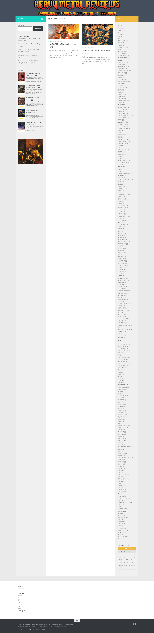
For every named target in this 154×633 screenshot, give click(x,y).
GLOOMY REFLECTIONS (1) (125, 195)
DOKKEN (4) (121, 137)
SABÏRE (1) (121, 393)
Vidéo (19, 613)
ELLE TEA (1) (121, 152)
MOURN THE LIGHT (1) (124, 310)
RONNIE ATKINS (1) (123, 387)
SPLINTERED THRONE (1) (125, 447)
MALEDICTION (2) (123, 278)
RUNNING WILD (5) (123, 389)
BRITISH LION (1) (122, 79)
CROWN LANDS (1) (123, 109)
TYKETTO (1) (121, 504)
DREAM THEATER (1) (124, 141)
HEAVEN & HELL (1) (123, 205)
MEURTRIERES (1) (123, 299)
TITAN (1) (120, 487)
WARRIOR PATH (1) (123, 530)
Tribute (20, 608)
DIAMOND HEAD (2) (123, 130)
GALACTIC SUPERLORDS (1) (125, 180)
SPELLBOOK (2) (122, 445)
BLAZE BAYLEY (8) (123, 62)
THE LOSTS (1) (122, 472)
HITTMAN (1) (121, 222)
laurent (20, 55)
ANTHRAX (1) (121, 45)
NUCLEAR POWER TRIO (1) (125, 329)
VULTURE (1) (121, 524)
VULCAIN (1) (121, 522)
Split (19, 606)
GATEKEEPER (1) (122, 188)
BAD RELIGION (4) (123, 51)
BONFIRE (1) (121, 77)
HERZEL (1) (121, 218)
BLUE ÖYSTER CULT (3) (124, 71)
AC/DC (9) (120, 32)
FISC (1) (120, 169)
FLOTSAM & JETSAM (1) (124, 173)
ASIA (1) (120, 49)
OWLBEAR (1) (121, 340)
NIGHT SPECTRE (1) (123, 319)
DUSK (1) (120, 148)
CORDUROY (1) (122, 105)
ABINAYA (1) (121, 28)
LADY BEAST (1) (122, 261)
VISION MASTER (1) (123, 517)
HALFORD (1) (121, 201)
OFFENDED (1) (122, 331)
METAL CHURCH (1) (123, 293)
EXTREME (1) (121, 158)
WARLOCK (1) (121, 526)
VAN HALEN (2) (122, 511)
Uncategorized (22, 611)
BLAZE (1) (120, 60)
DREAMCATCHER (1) (123, 143)
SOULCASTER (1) (122, 440)
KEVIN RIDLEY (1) (123, 248)
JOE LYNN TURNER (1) (124, 242)
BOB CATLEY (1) (122, 73)
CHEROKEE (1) (122, 96)
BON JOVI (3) (121, 75)
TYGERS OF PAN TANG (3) (125, 502)
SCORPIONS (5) (122, 410)
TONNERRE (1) (122, 490)
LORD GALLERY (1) (123, 269)
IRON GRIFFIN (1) (123, 233)
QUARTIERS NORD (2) (124, 363)
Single (20, 604)
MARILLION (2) (122, 284)
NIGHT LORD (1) (122, 316)
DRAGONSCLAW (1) (123, 139)
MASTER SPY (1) (122, 286)
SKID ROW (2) (121, 419)
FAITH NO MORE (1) (123, 163)
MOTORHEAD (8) (122, 308)
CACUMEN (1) (122, 86)
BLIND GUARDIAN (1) (124, 66)
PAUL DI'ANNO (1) (123, 348)
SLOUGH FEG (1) (122, 423)
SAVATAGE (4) (122, 406)
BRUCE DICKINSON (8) (124, 81)
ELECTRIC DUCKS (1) (123, 150)
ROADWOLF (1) (122, 383)
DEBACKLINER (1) (123, 122)
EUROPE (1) (121, 156)
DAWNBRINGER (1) (123, 118)
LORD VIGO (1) (122, 272)
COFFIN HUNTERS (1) (124, 101)
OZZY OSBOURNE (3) (124, 344)
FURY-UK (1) (121, 177)
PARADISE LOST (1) (123, 346)
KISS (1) (120, 254)
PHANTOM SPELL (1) (124, 351)
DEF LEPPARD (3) (123, 126)
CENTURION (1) (122, 90)
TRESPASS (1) (122, 496)
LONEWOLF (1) (122, 267)
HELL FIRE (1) (121, 210)
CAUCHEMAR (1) (122, 88)
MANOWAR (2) (122, 282)
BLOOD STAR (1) (122, 68)
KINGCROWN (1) (122, 252)
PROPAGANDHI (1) (123, 361)
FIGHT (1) (120, 165)
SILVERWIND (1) (122, 417)
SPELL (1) (120, 442)
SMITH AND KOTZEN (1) (124, 425)
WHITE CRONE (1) (123, 537)
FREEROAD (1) (122, 175)
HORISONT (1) (122, 227)
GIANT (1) (120, 192)
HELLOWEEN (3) (122, 212)
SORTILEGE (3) (122, 438)
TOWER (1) (121, 494)
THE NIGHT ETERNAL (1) (124, 475)
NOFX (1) (120, 327)
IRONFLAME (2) (122, 239)
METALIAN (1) (122, 295)
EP (19, 600)
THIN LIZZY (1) (122, 483)
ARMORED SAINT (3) (123, 47)
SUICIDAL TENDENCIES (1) (125, 457)
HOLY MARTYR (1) (123, 224)
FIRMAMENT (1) (122, 167)
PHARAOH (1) (122, 353)
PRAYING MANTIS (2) (124, 357)
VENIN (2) (120, 513)
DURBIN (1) (121, 145)
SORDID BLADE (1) (123, 436)
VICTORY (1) (121, 515)
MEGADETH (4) (122, 289)
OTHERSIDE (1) (122, 336)
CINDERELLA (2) (122, 98)
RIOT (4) (120, 376)
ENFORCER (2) (122, 154)
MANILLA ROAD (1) (123, 280)
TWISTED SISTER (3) (123, 500)
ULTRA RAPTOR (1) (123, 509)
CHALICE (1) (121, 92)
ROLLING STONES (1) (124, 385)
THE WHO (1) (121, 481)
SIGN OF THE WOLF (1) (124, 415)
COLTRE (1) (121, 103)
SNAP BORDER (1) (123, 428)
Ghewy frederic (22, 38)
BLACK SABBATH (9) (123, 58)
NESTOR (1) (121, 312)
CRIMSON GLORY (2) (123, 107)
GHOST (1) (121, 190)
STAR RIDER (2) (122, 449)
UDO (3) (120, 507)
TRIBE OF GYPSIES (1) (124, 498)
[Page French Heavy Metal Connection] (42, 19)
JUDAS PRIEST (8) (123, 244)
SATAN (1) (121, 402)
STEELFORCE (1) (122, 451)
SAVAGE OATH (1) (123, 404)
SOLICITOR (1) (122, 432)
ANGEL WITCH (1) (123, 41)
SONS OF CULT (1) (123, 434)
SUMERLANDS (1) (123, 460)
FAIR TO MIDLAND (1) (124, 160)
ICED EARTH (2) (122, 229)
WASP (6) (120, 534)
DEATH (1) (121, 120)
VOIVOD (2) (121, 519)
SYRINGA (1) (121, 464)
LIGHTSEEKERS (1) (123, 265)
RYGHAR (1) (121, 391)
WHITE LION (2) (122, 539)
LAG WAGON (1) (122, 263)
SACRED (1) (121, 398)
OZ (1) (119, 342)
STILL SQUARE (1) (123, 453)
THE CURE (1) (121, 470)
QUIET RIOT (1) (122, 368)
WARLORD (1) (122, 528)
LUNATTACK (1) (122, 274)
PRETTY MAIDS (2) (123, 359)
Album (50, 41)
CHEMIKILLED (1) (122, 94)
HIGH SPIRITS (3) (122, 220)
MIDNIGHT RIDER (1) (124, 304)
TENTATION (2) (122, 468)
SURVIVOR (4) (122, 462)
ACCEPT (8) (121, 34)
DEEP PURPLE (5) (123, 124)
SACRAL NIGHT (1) (123, 395)
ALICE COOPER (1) (123, 39)
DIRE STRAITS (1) (123, 135)
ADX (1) (120, 36)
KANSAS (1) (121, 246)
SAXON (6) (121, 408)
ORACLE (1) (121, 333)
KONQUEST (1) (122, 257)
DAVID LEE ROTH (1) (123, 113)
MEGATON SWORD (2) (124, 291)
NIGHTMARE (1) (122, 323)
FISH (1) (120, 171)
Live (19, 602)
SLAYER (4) (121, 421)
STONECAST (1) (122, 455)
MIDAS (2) (121, 301)
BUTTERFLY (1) (122, 83)
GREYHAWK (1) (122, 197)
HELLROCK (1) (122, 214)
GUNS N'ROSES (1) (123, 199)
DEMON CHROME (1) (124, 128)
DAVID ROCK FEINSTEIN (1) (125, 115)
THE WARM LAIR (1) (123, 479)
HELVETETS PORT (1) (124, 216)
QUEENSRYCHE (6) (123, 366)
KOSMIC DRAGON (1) (124, 259)
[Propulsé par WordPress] (30, 629)
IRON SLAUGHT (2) (123, 237)
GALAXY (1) (121, 182)
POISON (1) (121, 355)
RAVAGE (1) (121, 372)
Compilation (21, 598)
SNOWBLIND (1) (122, 430)
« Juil (121, 571)
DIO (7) (120, 133)
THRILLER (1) (121, 485)
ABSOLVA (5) (121, 30)
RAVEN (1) (121, 374)
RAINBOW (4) (121, 370)
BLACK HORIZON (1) (123, 56)
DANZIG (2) (121, 111)
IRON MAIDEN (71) (123, 235)
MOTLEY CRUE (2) (123, 306)
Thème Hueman (41, 629)
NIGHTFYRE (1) (122, 321)
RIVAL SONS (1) (122, 381)
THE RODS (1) (122, 477)
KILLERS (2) (121, 250)
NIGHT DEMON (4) (123, 314)
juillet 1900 (21, 589)
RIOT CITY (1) (121, 378)
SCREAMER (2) (122, 413)
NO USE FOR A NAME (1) (125, 325)
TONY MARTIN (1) (123, 492)
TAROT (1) (121, 466)
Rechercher (21, 25)
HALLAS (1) (121, 203)
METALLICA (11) (122, 297)
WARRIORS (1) (122, 532)
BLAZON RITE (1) (122, 64)
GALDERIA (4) (121, 184)
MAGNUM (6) (121, 276)
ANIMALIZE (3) (122, 43)
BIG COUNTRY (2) (123, 54)
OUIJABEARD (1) (122, 338)
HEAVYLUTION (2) (123, 207)
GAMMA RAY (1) (122, 186)
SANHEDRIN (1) (122, 400)
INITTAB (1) (121, 231)
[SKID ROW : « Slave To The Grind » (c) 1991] (30, 151)
